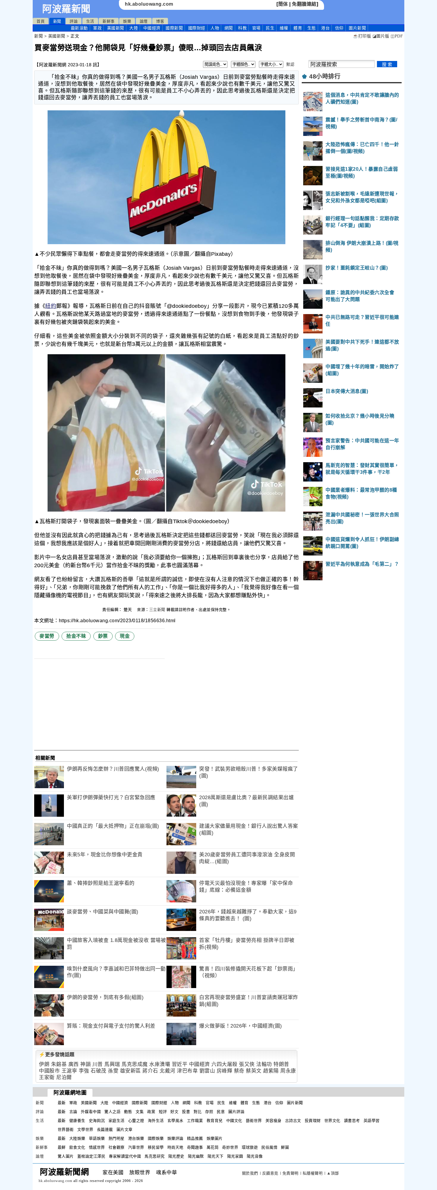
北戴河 (167, 1071)
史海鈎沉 (97, 1120)
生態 (311, 28)
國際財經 (196, 28)
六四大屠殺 (224, 1064)
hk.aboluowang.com (149, 4)
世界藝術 (66, 1129)
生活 (90, 21)
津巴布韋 (187, 1071)
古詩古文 (293, 1120)
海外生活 (156, 1120)
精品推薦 (195, 1138)
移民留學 (156, 1147)
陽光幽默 (196, 1156)
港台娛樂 (136, 1138)
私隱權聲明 (313, 1173)
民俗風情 (269, 1147)
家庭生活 (117, 1120)
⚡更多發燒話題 (57, 1054)
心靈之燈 (136, 1120)
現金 (125, 636)
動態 (128, 1111)
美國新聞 (115, 28)
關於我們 (250, 1173)
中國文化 (234, 1120)
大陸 (133, 28)
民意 (221, 1111)
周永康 (288, 1071)
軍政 (97, 28)
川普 (97, 1064)
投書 (186, 1111)
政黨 (151, 1111)
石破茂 (98, 1071)
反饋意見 (270, 1173)
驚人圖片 (66, 1156)
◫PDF (397, 36)
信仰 (339, 28)
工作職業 (195, 1120)
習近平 (180, 1064)
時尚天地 (175, 1147)
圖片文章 (125, 1129)
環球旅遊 (250, 1147)
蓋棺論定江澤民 (91, 1156)
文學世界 (85, 1129)
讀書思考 (352, 1120)
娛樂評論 (175, 1138)
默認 (290, 64)
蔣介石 (150, 1071)
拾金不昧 (76, 636)
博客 (160, 21)
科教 (242, 28)
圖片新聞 (295, 1102)
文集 (140, 1111)
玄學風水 (175, 1120)
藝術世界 (254, 1120)
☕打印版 (362, 36)
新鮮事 (109, 21)
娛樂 (127, 21)
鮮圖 (285, 1147)
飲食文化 (77, 1147)
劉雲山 (207, 1071)
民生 (270, 28)
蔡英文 (254, 1071)
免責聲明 (290, 1173)
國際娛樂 (156, 1138)
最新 (79, 28)
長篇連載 (105, 1129)
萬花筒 (213, 1147)
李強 (84, 1071)
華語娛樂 (97, 1138)
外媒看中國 (91, 1111)
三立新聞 (157, 609)
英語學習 (372, 1120)
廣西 (73, 1064)
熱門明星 (117, 1138)
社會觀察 (117, 1147)
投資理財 (313, 1120)
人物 (214, 28)
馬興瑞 (112, 1064)
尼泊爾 (64, 1077)
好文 (174, 1111)
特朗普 (281, 1064)
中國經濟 (152, 28)
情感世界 (97, 1147)
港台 (325, 28)
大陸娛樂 (77, 1138)
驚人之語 (112, 1111)
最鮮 (62, 1147)
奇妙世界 (230, 1147)
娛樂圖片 (215, 1138)
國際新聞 (174, 28)
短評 (163, 1111)
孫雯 (113, 1071)
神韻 (85, 1064)
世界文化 (332, 1120)
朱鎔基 (59, 1064)
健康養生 (77, 1120)
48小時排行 (324, 76)
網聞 (228, 28)
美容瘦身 (273, 1120)
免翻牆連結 (304, 4)
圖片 (357, 28)
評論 (74, 21)
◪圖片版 (380, 36)
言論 (73, 1111)
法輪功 (264, 1064)
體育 (297, 28)
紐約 (50, 306)
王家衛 (47, 1077)
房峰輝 (224, 1071)
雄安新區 (130, 1071)
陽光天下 (216, 1156)
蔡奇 (239, 1071)
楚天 (128, 609)
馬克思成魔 (135, 1064)
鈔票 (103, 636)
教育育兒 (215, 1120)
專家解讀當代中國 (125, 1156)
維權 (284, 28)
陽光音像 (255, 1156)
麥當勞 (47, 636)
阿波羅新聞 (66, 9)
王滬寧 (69, 1071)
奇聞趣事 (195, 1147)
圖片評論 (236, 1111)
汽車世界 (136, 1147)
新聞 (57, 21)
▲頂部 (333, 1173)
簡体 (283, 4)
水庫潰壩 (159, 1064)
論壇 (144, 21)
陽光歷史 (176, 1156)
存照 (209, 1111)
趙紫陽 (271, 1071)
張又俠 (247, 1064)
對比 (198, 1111)
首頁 (41, 21)
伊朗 (44, 1064)
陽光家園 (235, 1156)
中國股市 (49, 1071)
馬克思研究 (154, 1156)
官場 (256, 28)
